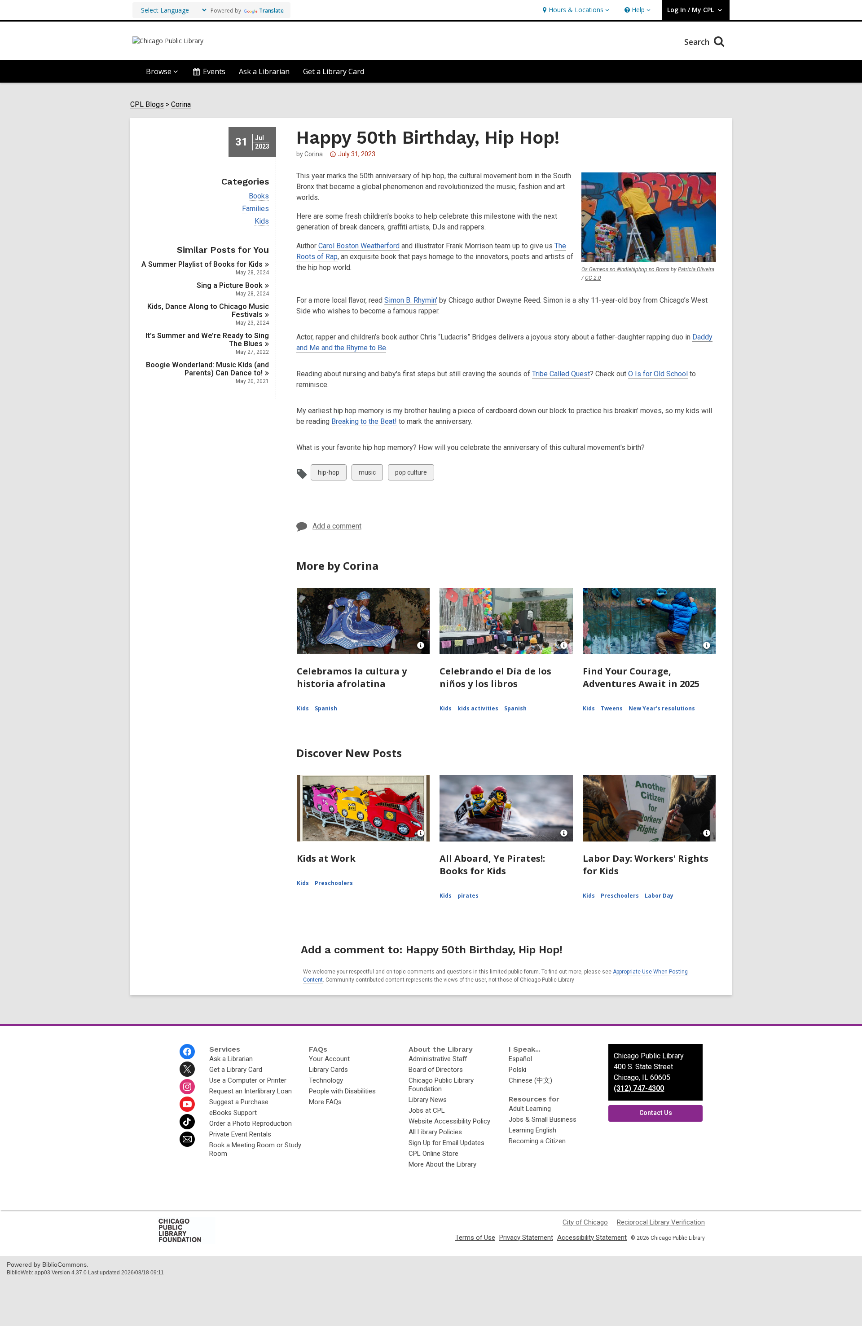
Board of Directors (436, 1070)
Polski (517, 1070)
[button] (575, 10)
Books (259, 196)
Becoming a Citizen (537, 1141)
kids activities (477, 708)
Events (214, 71)
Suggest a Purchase (238, 1102)
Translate (271, 10)
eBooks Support (233, 1113)
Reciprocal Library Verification (661, 1222)
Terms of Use (475, 1237)
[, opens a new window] (186, 1242)
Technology (326, 1080)
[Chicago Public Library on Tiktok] (187, 1121)
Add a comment (336, 526)
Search (698, 41)
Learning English (532, 1130)
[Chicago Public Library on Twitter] (187, 1069)
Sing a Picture (230, 285)
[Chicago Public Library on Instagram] (187, 1086)
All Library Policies (435, 1132)
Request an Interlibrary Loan (250, 1091)
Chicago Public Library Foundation (441, 1084)
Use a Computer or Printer (247, 1080)
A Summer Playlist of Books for (202, 264)
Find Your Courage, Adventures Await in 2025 (641, 677)
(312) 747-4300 (639, 1088)
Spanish (326, 708)
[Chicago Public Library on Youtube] (187, 1104)
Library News (428, 1100)
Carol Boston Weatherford (359, 246)
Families (255, 208)
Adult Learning (530, 1109)
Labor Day (659, 895)
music (367, 474)
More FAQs (325, 1102)
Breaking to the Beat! (364, 421)
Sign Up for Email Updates (446, 1143)
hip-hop (328, 474)
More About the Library (442, 1164)
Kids (262, 221)
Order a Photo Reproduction (250, 1123)
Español (520, 1059)
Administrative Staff (438, 1059)
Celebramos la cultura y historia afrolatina (352, 677)
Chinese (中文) (530, 1080)
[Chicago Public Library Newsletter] (187, 1139)
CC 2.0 (593, 278)
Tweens (612, 708)
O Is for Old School (658, 374)
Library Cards (328, 1070)
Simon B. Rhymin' (410, 300)
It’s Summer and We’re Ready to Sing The (207, 339)
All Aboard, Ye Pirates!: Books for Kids (492, 864)
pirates (468, 895)
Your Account (329, 1059)
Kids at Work (326, 858)
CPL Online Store (433, 1154)
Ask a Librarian (264, 71)
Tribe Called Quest (561, 374)
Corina (181, 105)
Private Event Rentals (240, 1134)
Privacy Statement (526, 1237)
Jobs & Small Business (542, 1119)
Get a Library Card (333, 71)
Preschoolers (334, 883)
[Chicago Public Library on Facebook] (187, 1051)
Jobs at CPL (427, 1110)
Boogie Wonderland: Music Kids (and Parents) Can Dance (207, 369)
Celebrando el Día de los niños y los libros (495, 677)
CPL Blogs (147, 105)
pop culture (411, 474)
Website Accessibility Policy (449, 1121)
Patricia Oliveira (696, 269)
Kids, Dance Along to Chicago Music (208, 310)
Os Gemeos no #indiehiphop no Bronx (625, 269)
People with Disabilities (342, 1091)
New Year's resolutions (662, 708)
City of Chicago (585, 1222)
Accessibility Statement (592, 1237)
